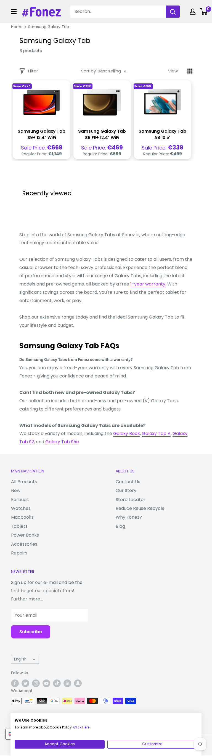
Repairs (19, 553)
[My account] (192, 12)
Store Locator (130, 499)
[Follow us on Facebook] (15, 683)
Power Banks (25, 535)
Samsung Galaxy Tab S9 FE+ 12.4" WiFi (102, 134)
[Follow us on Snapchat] (78, 683)
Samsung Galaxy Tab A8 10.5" (162, 134)
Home (17, 26)
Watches (21, 508)
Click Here (81, 727)
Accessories (24, 544)
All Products (24, 481)
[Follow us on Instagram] (36, 683)
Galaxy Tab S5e (62, 442)
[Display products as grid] (189, 71)
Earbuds (20, 499)
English (20, 659)
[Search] (173, 12)
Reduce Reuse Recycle (140, 508)
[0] (203, 11)
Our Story (126, 490)
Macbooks (22, 517)
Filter (33, 71)
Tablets (19, 526)
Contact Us (128, 481)
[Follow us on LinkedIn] (67, 683)
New (15, 490)
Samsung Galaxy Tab (48, 26)
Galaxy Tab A (156, 433)
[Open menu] (14, 11)
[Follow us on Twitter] (25, 683)
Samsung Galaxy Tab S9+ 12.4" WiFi (41, 134)
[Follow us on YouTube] (46, 683)
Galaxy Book (126, 433)
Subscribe (30, 632)
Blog (120, 526)
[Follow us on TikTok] (57, 683)
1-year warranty (147, 284)
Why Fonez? (129, 517)
